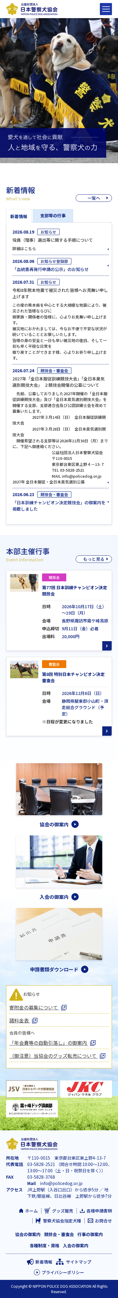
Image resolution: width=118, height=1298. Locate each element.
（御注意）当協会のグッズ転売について (53, 1055)
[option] (59, 90)
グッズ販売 (62, 1211)
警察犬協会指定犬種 (62, 1221)
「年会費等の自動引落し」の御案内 (48, 1042)
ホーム (31, 1211)
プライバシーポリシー (63, 1272)
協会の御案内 (28, 1234)
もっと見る (93, 559)
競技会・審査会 (59, 1234)
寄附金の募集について (34, 1007)
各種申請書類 (99, 1211)
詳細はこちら (24, 248)
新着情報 (43, 1262)
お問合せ (103, 1221)
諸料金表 (19, 1020)
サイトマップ (78, 1262)
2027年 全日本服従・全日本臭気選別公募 (48, 482)
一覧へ (93, 198)
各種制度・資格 (44, 1245)
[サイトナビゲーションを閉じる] (106, 9)
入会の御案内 (75, 1245)
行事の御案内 (90, 1234)
